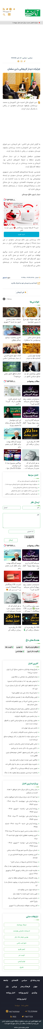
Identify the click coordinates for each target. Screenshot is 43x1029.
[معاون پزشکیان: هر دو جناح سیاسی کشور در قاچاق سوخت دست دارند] (31, 366)
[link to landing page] (32, 12)
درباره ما (17, 1005)
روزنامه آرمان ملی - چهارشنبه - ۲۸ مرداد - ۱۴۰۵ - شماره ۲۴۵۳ (21, 803)
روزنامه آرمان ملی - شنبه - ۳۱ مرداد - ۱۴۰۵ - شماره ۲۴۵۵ (21, 825)
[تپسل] (5, 200)
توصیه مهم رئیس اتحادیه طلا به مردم (33, 357)
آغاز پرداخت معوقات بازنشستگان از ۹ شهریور (23, 905)
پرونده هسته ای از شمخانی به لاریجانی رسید (25, 488)
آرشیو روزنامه (23, 992)
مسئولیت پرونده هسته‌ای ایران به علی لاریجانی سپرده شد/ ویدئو (21, 484)
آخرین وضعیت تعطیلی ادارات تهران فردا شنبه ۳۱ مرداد (22, 837)
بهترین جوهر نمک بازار (21, 937)
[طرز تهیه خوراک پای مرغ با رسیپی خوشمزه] (31, 312)
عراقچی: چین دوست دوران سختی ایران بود (23, 760)
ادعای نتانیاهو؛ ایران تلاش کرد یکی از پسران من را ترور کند (21, 687)
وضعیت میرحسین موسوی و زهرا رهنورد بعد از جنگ (20, 772)
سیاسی (30, 58)
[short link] (25, 61)
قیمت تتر (21, 955)
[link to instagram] (10, 9)
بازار (7, 986)
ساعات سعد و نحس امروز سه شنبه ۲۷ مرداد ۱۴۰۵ (21, 831)
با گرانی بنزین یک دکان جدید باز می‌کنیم (24, 748)
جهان (35, 986)
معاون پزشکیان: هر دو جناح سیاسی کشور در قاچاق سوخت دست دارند (32, 375)
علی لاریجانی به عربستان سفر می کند (27, 481)
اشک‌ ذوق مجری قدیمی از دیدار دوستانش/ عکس (12, 357)
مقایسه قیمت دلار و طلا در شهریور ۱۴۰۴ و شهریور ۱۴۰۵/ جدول (21, 872)
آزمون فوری (21, 949)
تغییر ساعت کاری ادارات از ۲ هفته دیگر (25, 894)
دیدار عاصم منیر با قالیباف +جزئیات (26, 716)
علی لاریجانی (20, 292)
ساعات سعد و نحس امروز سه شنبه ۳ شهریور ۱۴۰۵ (12, 320)
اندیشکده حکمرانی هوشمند (21, 931)
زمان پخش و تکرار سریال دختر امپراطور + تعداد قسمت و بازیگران (22, 791)
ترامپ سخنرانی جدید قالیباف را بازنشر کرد (24, 732)
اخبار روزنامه (10, 992)
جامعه (5, 980)
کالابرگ (21, 967)
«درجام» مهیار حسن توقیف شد (27, 889)
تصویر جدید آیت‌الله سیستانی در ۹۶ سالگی (24, 768)
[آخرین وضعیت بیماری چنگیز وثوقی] (12, 330)
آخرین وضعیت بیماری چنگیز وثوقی (13, 339)
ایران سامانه (17, 1028)
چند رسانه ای (35, 980)
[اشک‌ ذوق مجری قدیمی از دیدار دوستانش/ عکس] (12, 348)
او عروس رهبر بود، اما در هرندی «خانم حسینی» (22, 681)
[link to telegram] (14, 9)
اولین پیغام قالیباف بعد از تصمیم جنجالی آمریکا (21, 697)
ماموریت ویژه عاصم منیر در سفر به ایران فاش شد (21, 764)
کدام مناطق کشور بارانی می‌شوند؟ (12, 375)
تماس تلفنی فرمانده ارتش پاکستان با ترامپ (23, 744)
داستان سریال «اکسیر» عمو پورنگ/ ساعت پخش (22, 850)
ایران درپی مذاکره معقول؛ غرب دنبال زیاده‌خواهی (24, 491)
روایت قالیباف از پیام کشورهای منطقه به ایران (22, 878)
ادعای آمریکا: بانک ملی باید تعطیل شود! (24, 693)
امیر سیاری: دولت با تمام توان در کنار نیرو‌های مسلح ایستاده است (20, 738)
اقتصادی (15, 980)
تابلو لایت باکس (21, 943)
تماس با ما (24, 1005)
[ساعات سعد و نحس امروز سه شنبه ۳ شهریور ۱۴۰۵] (12, 312)
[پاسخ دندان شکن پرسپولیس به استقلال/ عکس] (31, 330)
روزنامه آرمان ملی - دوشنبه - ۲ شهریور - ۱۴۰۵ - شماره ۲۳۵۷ (22, 844)
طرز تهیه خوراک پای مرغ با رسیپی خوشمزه (31, 320)
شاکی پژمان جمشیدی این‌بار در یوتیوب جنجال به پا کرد (20, 884)
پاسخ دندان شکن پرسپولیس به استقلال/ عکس (32, 339)
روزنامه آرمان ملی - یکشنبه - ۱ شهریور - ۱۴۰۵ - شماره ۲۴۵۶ (22, 810)
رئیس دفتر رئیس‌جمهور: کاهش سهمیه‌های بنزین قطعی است (21, 754)
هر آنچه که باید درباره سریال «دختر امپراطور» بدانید (21, 797)
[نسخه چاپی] (18, 61)
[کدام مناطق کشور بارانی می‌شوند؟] (12, 366)
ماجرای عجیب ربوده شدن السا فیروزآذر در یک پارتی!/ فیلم (22, 900)
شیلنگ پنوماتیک (21, 925)
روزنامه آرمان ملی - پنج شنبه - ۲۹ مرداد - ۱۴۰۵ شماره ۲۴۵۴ (22, 818)
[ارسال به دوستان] (21, 61)
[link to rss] (4, 9)
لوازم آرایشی (21, 961)
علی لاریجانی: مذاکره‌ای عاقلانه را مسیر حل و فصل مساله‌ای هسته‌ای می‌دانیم (21, 494)
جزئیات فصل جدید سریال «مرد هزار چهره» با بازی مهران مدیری (22, 23)
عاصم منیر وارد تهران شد (29, 728)
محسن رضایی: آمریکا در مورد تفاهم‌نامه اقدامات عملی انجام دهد (21, 703)
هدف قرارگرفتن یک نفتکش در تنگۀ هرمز (24, 677)
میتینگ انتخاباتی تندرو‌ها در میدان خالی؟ (24, 862)
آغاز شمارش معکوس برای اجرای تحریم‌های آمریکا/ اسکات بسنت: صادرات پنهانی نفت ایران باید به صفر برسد (20, 711)
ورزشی (14, 986)
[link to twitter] (7, 9)
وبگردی (34, 992)
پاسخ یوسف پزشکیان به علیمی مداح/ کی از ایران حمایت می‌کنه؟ (22, 671)
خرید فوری (21, 234)
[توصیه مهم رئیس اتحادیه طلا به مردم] (31, 348)
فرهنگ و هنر (25, 986)
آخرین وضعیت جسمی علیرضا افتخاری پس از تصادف (22, 856)
